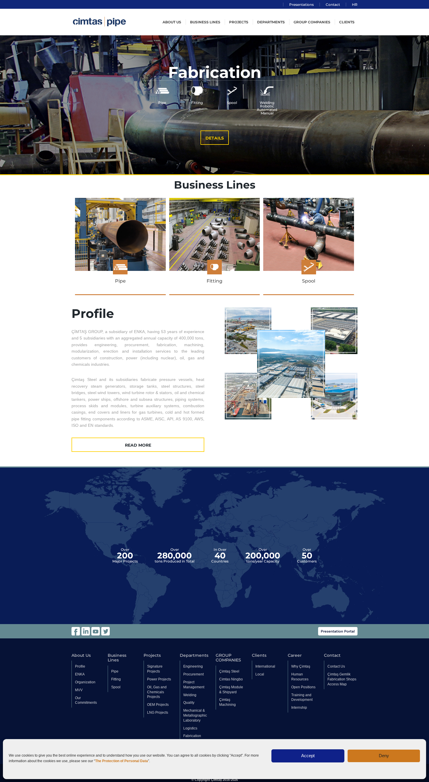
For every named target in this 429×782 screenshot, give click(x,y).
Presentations (301, 4)
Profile (80, 666)
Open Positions (303, 687)
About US (172, 22)
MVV (79, 690)
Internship (299, 708)
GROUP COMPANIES (312, 22)
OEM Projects (158, 705)
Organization (85, 682)
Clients (347, 22)
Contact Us (336, 666)
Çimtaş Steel (229, 671)
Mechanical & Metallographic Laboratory (195, 715)
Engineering (193, 666)
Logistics (190, 728)
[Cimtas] (112, 21)
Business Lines (205, 22)
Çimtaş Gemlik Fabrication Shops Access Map (341, 679)
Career (295, 655)
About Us (81, 655)
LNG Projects (157, 712)
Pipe (114, 671)
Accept (308, 755)
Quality (188, 703)
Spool (116, 687)
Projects (238, 22)
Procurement (193, 674)
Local (259, 674)
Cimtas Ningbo (231, 679)
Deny (384, 755)
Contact (333, 4)
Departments (271, 22)
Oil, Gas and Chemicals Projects (157, 692)
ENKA (80, 674)
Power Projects (159, 679)
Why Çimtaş (300, 666)
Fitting (116, 679)
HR (355, 4)
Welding (189, 695)
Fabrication (192, 736)
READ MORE (138, 445)
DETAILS (214, 138)
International (265, 666)
